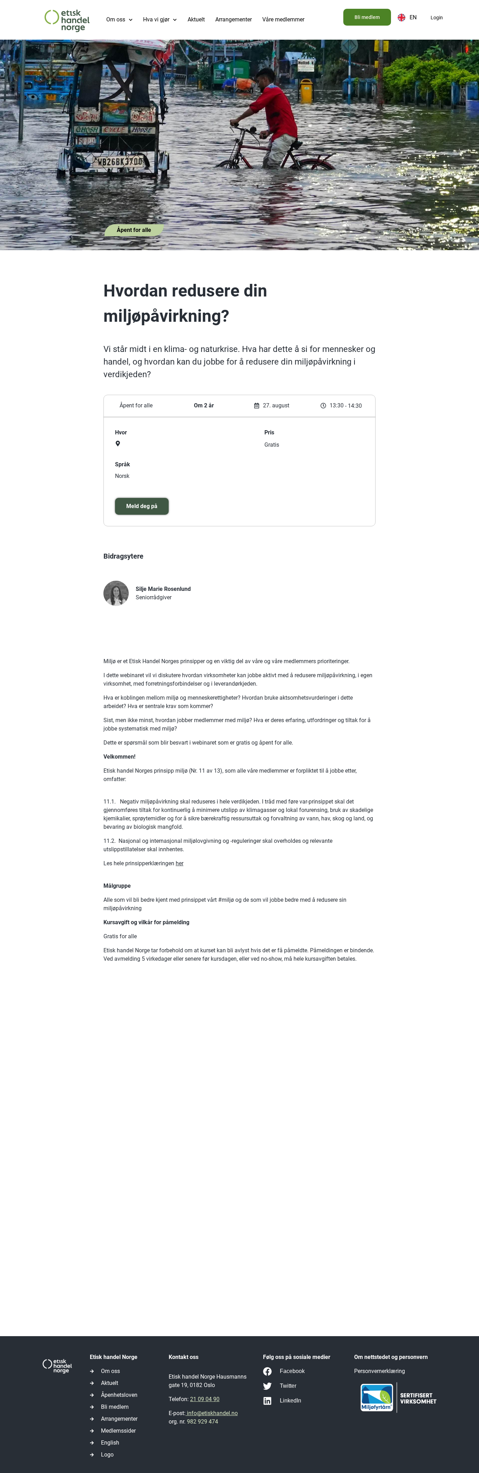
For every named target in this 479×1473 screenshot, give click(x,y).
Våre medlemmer (283, 19)
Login (437, 17)
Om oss (115, 19)
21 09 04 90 (205, 1399)
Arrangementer (233, 19)
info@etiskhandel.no (211, 1413)
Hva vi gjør (156, 19)
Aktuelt (196, 19)
